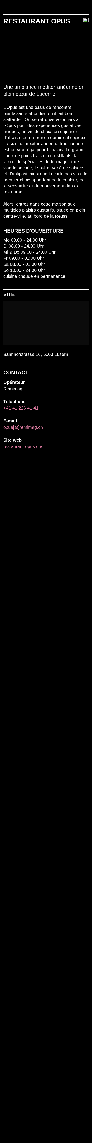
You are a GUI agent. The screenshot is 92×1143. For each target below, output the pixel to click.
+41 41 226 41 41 (20, 408)
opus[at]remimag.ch (23, 427)
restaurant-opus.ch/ (22, 446)
